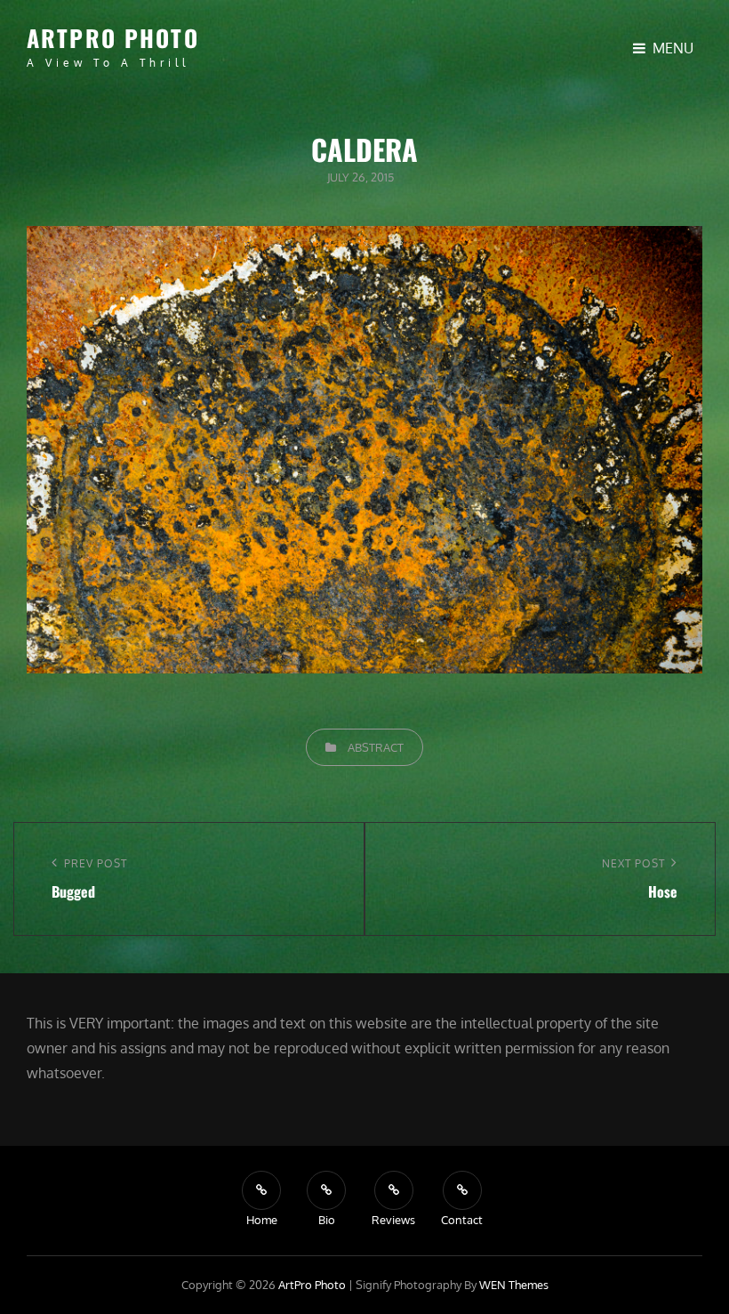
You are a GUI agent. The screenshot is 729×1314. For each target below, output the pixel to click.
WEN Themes (514, 1285)
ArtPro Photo (113, 37)
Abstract (376, 747)
